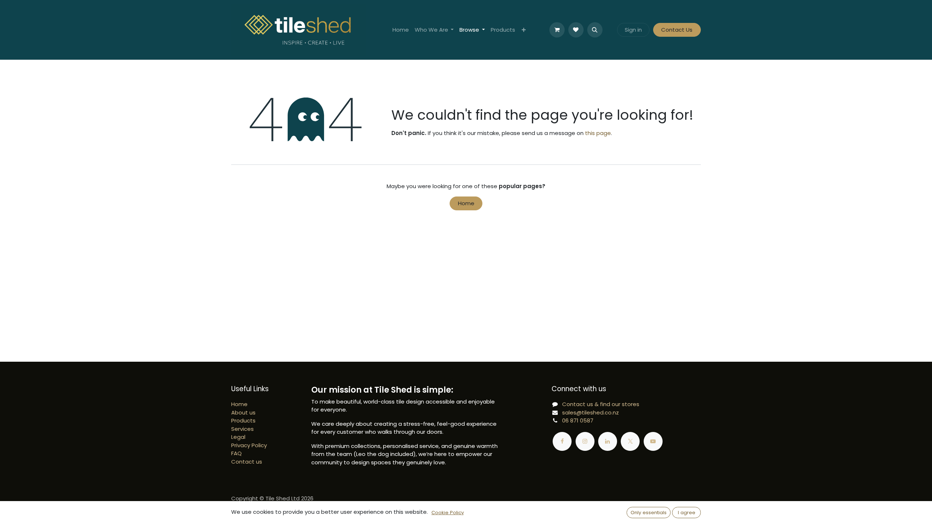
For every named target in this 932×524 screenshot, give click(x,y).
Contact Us (676, 29)
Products (243, 420)
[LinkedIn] (607, 441)
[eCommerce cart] (557, 29)
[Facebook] (562, 441)
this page (598, 133)
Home (466, 203)
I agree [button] (686, 512)
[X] (630, 441)
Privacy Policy (249, 445)
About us (243, 412)
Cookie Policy (447, 512)
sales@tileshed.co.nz (590, 412)
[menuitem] (401, 30)
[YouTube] (653, 441)
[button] (595, 29)
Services (242, 429)
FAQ (236, 453)
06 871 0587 (577, 420)
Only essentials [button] (649, 512)
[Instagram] (585, 441)
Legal (238, 437)
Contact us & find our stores (600, 404)
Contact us (246, 461)
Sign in (633, 29)
